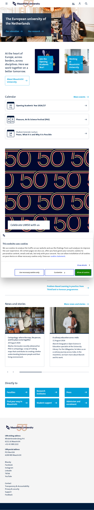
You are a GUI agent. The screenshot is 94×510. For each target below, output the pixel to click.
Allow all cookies (83, 272)
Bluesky (8, 462)
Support (8, 492)
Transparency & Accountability (17, 486)
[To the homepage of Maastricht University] (47, 427)
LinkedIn (8, 470)
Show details (82, 265)
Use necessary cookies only (29, 272)
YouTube (8, 476)
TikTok (7, 473)
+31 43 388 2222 (11, 444)
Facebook (9, 465)
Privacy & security (12, 489)
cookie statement (58, 256)
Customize (58, 272)
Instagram (9, 468)
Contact (8, 483)
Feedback (8, 495)
